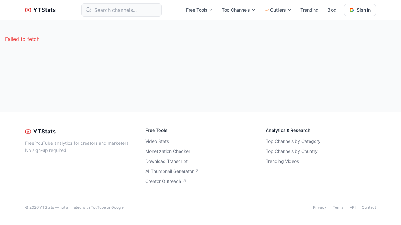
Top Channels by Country (292, 151)
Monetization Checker (167, 151)
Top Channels (236, 9)
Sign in (364, 9)
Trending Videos (282, 161)
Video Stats (157, 141)
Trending (309, 9)
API (353, 207)
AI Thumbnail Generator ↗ (172, 171)
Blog (331, 9)
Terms (338, 207)
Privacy (319, 207)
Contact (369, 207)
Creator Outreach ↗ (165, 181)
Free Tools (196, 9)
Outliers (278, 9)
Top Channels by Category (293, 141)
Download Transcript (166, 161)
